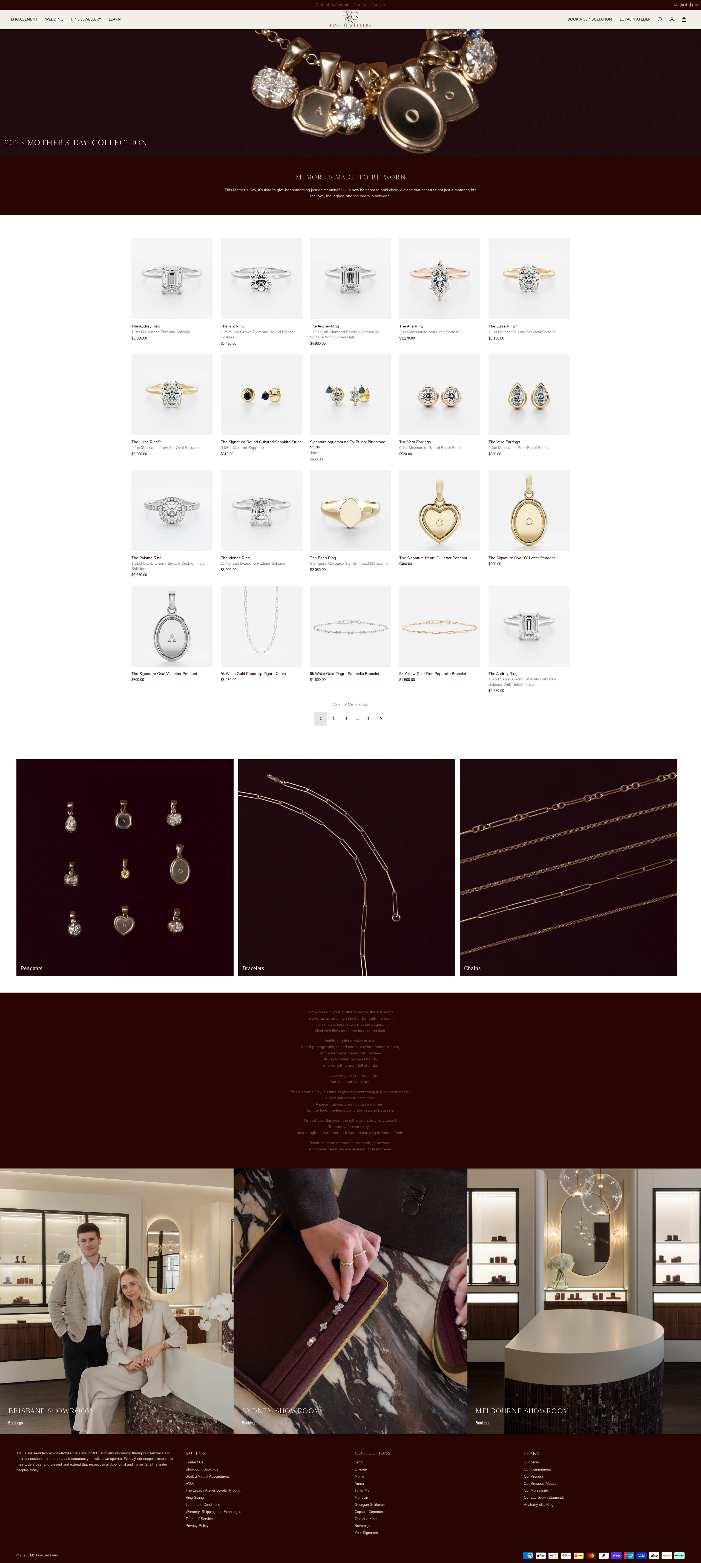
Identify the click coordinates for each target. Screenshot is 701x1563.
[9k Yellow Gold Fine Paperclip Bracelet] (439, 637)
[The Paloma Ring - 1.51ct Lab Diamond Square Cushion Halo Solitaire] (171, 522)
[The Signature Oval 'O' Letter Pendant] (529, 522)
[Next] (381, 730)
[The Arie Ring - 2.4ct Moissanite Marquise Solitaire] (439, 290)
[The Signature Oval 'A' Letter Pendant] (171, 637)
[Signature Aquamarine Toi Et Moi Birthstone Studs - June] (350, 406)
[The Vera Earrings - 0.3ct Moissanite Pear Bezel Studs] (529, 406)
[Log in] (672, 25)
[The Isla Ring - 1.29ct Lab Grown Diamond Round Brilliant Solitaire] (261, 290)
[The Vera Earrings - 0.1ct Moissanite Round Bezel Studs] (439, 406)
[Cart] (684, 25)
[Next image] (206, 290)
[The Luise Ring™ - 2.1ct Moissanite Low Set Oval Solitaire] (529, 290)
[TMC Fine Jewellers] (351, 25)
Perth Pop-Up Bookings (350, 5)
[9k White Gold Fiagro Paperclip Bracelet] (350, 637)
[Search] (660, 25)
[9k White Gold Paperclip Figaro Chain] (261, 637)
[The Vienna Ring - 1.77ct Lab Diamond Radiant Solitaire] (261, 522)
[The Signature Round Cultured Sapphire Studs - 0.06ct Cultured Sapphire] (261, 406)
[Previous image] (138, 290)
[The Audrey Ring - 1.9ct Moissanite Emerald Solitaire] (171, 290)
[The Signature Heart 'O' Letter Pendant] (439, 522)
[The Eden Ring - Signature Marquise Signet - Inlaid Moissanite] (350, 522)
